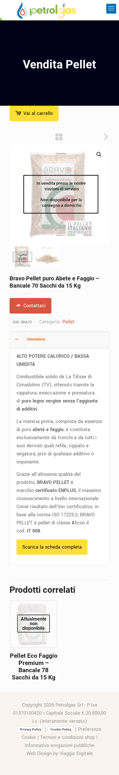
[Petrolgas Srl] (46, 10)
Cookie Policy (60, 729)
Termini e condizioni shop (67, 737)
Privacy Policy (30, 729)
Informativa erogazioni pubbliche (59, 745)
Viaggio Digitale (76, 753)
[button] (99, 154)
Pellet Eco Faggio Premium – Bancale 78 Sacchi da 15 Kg (33, 666)
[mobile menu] (111, 9)
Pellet (68, 321)
